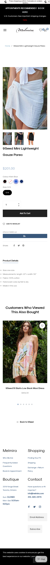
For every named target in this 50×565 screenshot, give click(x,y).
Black (5, 181)
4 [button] (26, 404)
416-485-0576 (35, 497)
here (25, 20)
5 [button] (29, 404)
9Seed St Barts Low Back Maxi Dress (25, 388)
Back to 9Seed (26, 422)
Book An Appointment (12, 471)
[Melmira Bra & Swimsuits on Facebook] (29, 506)
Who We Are (8, 458)
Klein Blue (16, 181)
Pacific (21, 181)
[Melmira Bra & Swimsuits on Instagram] (40, 506)
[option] (25, 363)
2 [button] (20, 404)
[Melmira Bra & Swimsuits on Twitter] (34, 506)
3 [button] (23, 404)
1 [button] (18, 404)
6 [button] (31, 404)
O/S (7, 191)
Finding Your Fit (34, 458)
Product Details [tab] (10, 260)
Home (7, 46)
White (10, 181)
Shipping (31, 462)
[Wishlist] (40, 30)
